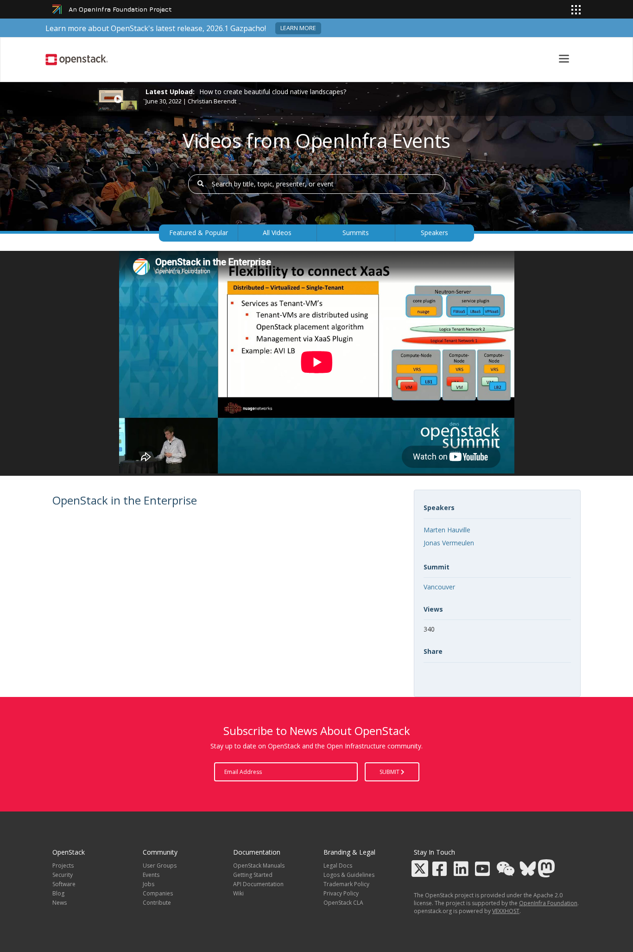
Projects (63, 865)
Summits (355, 232)
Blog (58, 893)
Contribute (157, 903)
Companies (158, 893)
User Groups (160, 865)
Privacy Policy (341, 893)
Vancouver (439, 586)
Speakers (434, 232)
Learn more (298, 28)
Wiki (238, 893)
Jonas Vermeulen (449, 542)
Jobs (148, 884)
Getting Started (252, 875)
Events (151, 875)
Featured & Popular (198, 232)
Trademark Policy (346, 884)
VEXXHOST (505, 911)
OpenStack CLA (343, 903)
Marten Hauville (447, 529)
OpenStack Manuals (259, 865)
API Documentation (258, 884)
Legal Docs (337, 865)
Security (62, 875)
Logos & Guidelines (348, 875)
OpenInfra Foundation (548, 903)
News (59, 903)
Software (64, 884)
